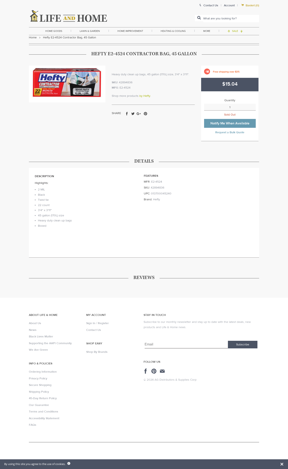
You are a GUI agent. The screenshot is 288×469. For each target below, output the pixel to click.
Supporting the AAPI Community (50, 343)
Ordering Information (43, 372)
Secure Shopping (40, 385)
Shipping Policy (39, 392)
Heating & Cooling (173, 31)
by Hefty (144, 96)
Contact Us (93, 330)
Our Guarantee (39, 405)
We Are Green (38, 350)
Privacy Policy (38, 378)
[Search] (199, 18)
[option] (67, 84)
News (32, 330)
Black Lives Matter (41, 336)
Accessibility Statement (44, 418)
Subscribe (242, 344)
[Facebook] (146, 371)
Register (103, 323)
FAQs (32, 425)
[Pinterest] (154, 371)
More (206, 31)
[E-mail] (162, 371)
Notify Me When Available (229, 123)
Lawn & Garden (90, 31)
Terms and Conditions (43, 412)
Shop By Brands (97, 352)
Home (33, 37)
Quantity (229, 100)
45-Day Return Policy (43, 398)
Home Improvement (130, 31)
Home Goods (53, 31)
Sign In (90, 323)
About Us (35, 323)
